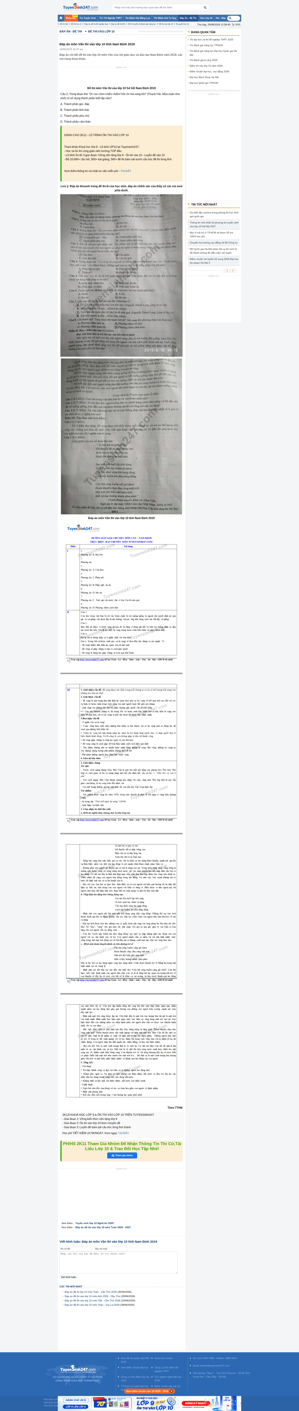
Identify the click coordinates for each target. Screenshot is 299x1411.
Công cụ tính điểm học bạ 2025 (135, 1378)
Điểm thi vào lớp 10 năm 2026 (206, 65)
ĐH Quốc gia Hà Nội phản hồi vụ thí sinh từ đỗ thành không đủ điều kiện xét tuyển (213, 251)
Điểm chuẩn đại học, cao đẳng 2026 (209, 71)
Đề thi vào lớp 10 (166, 24)
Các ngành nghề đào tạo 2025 (168, 1378)
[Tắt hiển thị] (171, 1391)
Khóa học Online (164, 1358)
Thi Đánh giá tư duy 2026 (204, 60)
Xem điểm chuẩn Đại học (134, 1367)
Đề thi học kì (76, 24)
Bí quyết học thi (182, 24)
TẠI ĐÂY (125, 171)
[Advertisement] (122, 77)
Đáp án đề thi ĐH (118, 24)
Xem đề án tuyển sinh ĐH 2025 (135, 1360)
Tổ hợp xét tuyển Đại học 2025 (135, 1388)
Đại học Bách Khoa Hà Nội (204, 77)
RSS (237, 24)
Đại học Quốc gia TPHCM (204, 82)
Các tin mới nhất (71, 1286)
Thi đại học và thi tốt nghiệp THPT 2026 (211, 39)
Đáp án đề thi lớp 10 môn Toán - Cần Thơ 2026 (91, 1291)
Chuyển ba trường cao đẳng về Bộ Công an (214, 242)
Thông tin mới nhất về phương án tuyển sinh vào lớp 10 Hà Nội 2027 (214, 224)
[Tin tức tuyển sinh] (80, 7)
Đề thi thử (64, 24)
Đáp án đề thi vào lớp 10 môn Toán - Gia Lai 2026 (92, 1304)
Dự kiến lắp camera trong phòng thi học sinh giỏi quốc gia (214, 214)
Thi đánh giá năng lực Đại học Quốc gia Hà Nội (213, 53)
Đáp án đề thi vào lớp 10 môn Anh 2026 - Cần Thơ (92, 1296)
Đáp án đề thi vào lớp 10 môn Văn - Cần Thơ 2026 (92, 1300)
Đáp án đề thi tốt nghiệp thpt (96, 24)
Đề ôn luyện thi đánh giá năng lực (142, 24)
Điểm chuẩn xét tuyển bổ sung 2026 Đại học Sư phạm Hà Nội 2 (214, 261)
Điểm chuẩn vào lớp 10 (167, 1386)
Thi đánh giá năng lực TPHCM (206, 45)
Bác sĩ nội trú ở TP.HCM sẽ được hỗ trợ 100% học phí (211, 234)
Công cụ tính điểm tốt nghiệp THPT (166, 1369)
